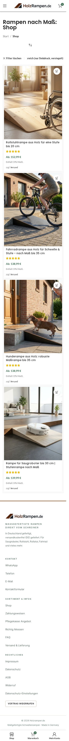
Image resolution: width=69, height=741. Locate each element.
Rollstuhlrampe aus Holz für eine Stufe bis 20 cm (32, 144)
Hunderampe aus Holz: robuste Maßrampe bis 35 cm (27, 358)
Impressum (11, 661)
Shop (8, 605)
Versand (14, 167)
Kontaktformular (14, 589)
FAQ (7, 637)
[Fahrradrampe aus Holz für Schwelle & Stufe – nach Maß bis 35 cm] (33, 209)
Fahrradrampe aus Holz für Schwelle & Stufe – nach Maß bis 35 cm (33, 251)
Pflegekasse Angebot (18, 621)
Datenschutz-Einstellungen (21, 693)
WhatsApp (11, 565)
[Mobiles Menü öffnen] (5, 6)
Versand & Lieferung (17, 645)
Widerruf (10, 685)
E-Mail (9, 581)
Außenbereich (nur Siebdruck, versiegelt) (40, 58)
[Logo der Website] (33, 5)
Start (6, 36)
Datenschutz (13, 669)
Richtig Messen (14, 629)
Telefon (9, 573)
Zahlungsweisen (15, 613)
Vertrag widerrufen (21, 703)
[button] (56, 71)
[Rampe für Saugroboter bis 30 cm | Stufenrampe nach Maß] (33, 423)
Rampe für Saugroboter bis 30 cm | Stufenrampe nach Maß (30, 465)
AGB (8, 677)
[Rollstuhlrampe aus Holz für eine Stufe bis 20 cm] (33, 102)
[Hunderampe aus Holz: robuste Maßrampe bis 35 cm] (33, 316)
